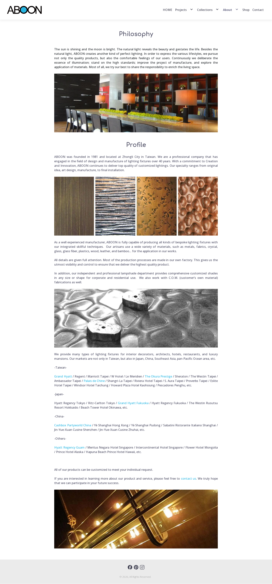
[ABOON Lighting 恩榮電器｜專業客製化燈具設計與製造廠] (24, 9)
